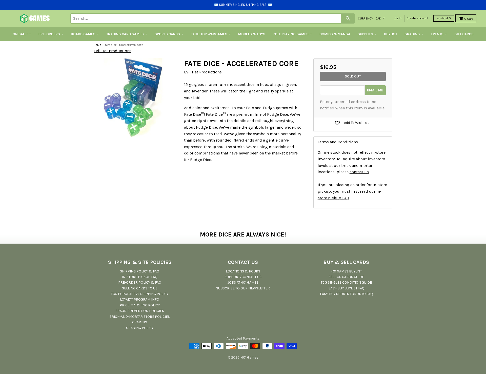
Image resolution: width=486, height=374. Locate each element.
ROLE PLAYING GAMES (291, 34)
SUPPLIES (365, 34)
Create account (417, 18)
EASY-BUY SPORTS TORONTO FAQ (346, 294)
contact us (359, 171)
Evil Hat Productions (112, 50)
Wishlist (444, 18)
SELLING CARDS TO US (139, 288)
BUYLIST (390, 34)
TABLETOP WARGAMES (209, 34)
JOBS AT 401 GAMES (243, 282)
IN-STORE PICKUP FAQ (139, 277)
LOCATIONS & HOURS (243, 271)
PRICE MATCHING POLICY (140, 305)
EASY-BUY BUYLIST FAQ (346, 288)
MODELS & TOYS (251, 34)
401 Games (249, 357)
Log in (397, 18)
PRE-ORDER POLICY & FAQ (139, 282)
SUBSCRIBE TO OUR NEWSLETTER (243, 288)
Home (97, 45)
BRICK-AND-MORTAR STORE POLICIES (139, 316)
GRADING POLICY (139, 328)
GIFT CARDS (464, 34)
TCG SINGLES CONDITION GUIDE (346, 282)
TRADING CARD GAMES (125, 34)
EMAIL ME (375, 90)
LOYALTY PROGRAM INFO (139, 299)
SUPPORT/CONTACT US (243, 277)
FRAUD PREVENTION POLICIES (139, 311)
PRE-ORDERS (49, 34)
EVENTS (437, 34)
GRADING (412, 34)
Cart (468, 19)
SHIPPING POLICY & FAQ (139, 271)
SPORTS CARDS (167, 34)
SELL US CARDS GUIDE (346, 277)
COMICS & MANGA (334, 34)
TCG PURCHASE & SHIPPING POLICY (139, 294)
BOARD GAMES (83, 34)
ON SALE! (20, 34)
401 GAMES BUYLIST (346, 271)
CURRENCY (365, 18)
